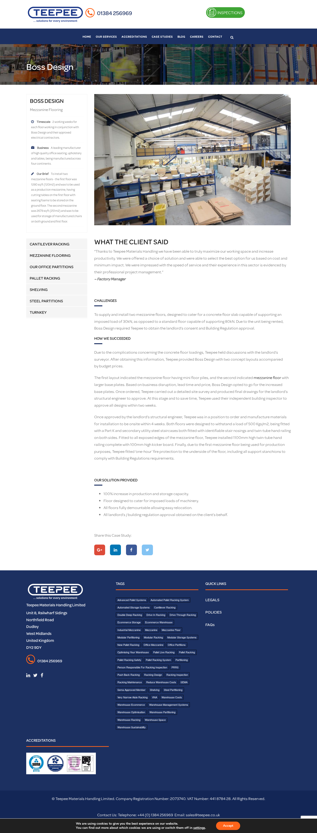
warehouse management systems (168, 704)
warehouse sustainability (131, 727)
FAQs (210, 624)
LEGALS (212, 600)
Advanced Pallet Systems (131, 600)
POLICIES (213, 612)
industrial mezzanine (129, 630)
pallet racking (187, 652)
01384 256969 (114, 13)
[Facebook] (131, 550)
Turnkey (38, 312)
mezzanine (151, 630)
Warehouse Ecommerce (131, 704)
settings (199, 828)
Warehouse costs (172, 697)
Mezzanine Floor (171, 630)
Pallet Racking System (158, 660)
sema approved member (131, 690)
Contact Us (106, 815)
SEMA (184, 682)
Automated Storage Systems (133, 607)
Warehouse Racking (128, 720)
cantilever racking (164, 607)
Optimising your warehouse (133, 652)
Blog (181, 37)
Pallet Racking (45, 278)
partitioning (181, 660)
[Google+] (99, 550)
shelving (154, 690)
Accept (228, 825)
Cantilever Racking (49, 244)
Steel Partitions (46, 301)
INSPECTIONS (230, 13)
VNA (154, 697)
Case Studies (162, 37)
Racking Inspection (177, 674)
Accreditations (134, 37)
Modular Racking (153, 637)
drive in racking (155, 615)
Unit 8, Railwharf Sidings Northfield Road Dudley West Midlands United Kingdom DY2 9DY (46, 630)
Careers (197, 37)
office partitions (177, 645)
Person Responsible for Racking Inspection (142, 667)
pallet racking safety (129, 660)
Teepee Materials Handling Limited (55, 605)
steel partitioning (173, 690)
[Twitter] (147, 550)
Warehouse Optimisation (131, 712)
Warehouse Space (155, 720)
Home (87, 37)
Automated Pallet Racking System (170, 600)
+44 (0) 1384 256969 (155, 815)
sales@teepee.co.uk (203, 815)
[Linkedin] (115, 550)
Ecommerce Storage (129, 622)
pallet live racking (164, 652)
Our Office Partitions (51, 267)
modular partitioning (128, 637)
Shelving (39, 289)
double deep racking (129, 615)
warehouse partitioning (162, 712)
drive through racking (183, 615)
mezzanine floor (267, 377)
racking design (153, 674)
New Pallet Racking (128, 645)
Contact (215, 37)
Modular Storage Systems (182, 637)
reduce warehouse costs (161, 682)
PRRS (174, 667)
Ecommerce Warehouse (158, 622)
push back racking (128, 674)
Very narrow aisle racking (132, 697)
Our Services (106, 37)
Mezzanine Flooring (50, 255)
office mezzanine (153, 645)
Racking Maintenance (129, 682)
